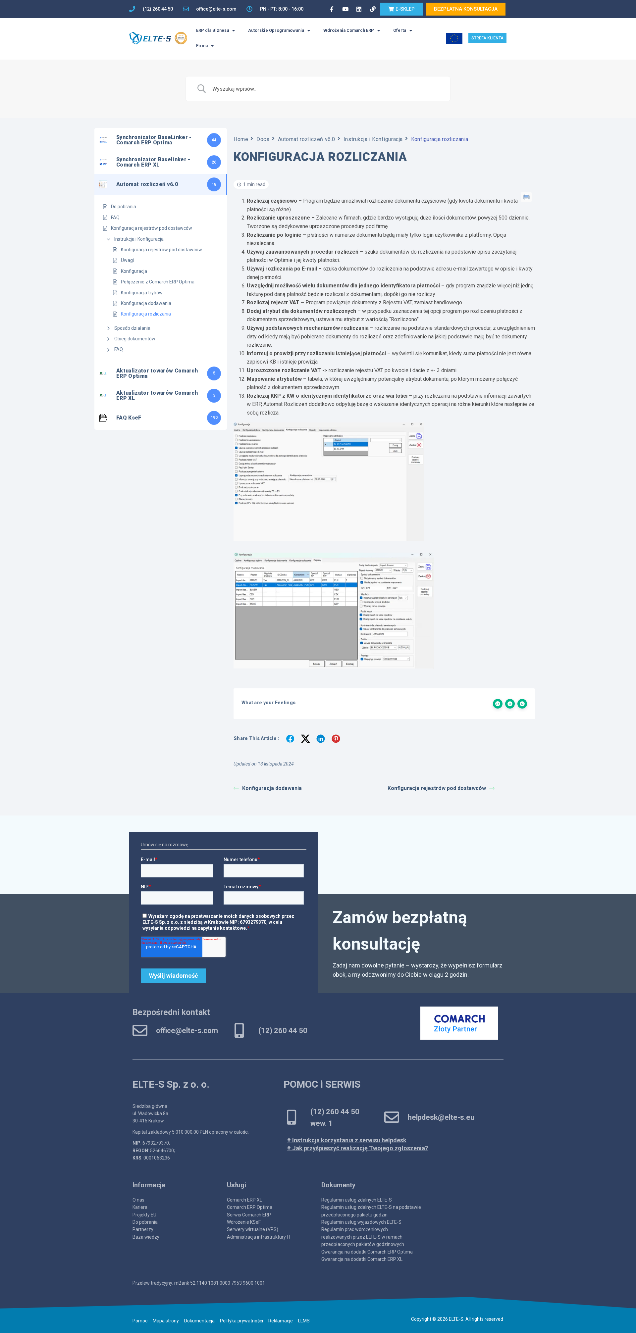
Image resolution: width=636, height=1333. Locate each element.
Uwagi (127, 260)
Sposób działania (132, 328)
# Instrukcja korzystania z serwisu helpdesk (346, 1140)
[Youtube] (345, 9)
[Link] (373, 9)
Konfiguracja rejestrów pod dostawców (161, 249)
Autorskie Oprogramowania (276, 30)
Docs (262, 139)
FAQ (118, 349)
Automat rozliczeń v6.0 (306, 139)
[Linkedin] (359, 9)
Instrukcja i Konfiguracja (139, 239)
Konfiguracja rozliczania (146, 314)
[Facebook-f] (332, 9)
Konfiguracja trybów (142, 292)
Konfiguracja (134, 271)
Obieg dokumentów (134, 338)
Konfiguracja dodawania (146, 303)
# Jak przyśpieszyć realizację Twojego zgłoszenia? (357, 1148)
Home (241, 139)
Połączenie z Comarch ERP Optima (157, 281)
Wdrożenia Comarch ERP (348, 30)
